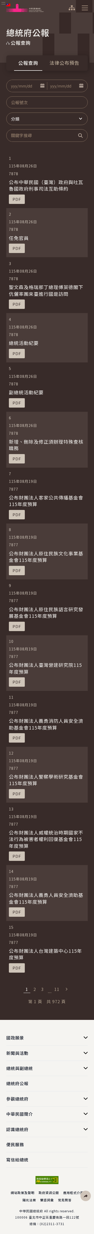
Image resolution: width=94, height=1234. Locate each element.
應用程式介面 (73, 1192)
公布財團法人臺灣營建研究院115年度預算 (45, 668)
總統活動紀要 (24, 342)
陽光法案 (29, 1200)
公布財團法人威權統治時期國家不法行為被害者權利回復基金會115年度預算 (46, 839)
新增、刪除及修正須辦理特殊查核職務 (46, 444)
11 (57, 989)
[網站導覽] (71, 8)
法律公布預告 (64, 62)
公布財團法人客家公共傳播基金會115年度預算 (46, 500)
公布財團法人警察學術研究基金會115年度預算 (46, 779)
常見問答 (65, 1200)
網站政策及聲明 (22, 1192)
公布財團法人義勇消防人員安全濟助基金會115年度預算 (46, 724)
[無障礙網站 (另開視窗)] (47, 1180)
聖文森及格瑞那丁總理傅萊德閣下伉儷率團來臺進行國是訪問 (46, 290)
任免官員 (19, 237)
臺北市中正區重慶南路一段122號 (54, 1217)
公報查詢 (28, 62)
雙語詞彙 (47, 1200)
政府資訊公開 (49, 1192)
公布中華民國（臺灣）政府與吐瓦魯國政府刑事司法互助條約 (46, 185)
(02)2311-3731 (52, 1223)
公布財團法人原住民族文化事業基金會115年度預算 (46, 556)
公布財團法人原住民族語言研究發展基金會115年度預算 (46, 612)
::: (3, 3)
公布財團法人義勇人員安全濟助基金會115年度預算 (46, 898)
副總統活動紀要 (26, 392)
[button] (42, 86)
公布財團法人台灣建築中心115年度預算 (45, 954)
